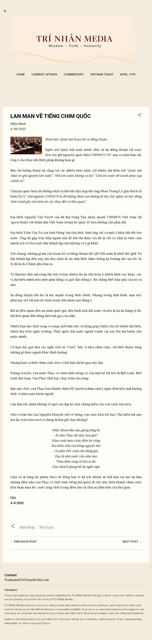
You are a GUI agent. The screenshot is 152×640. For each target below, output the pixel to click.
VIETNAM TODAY (101, 74)
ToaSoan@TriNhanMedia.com (26, 580)
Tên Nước (46, 527)
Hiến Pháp (27, 527)
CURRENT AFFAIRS (44, 74)
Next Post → (132, 541)
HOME (21, 74)
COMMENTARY (74, 74)
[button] (139, 115)
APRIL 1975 (128, 74)
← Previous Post (23, 541)
